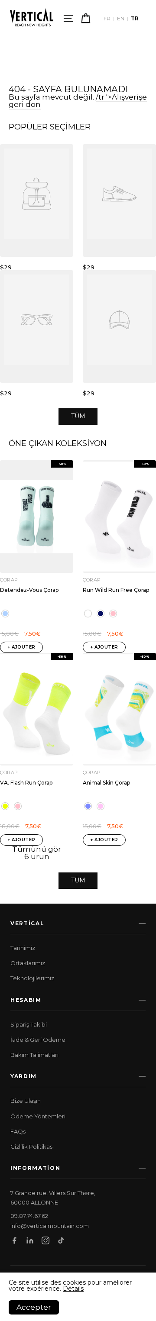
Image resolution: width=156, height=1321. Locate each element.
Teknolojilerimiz (32, 978)
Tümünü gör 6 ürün (36, 853)
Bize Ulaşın (25, 1100)
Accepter (33, 1307)
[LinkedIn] (30, 1240)
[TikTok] (61, 1240)
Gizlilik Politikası (32, 1146)
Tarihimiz (22, 947)
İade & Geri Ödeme (37, 1039)
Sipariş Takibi (28, 1024)
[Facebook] (14, 1240)
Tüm (78, 416)
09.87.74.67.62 (29, 1216)
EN (120, 18)
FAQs (18, 1131)
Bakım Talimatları (34, 1054)
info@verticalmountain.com (49, 1226)
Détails (73, 1288)
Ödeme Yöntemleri (37, 1116)
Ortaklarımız (27, 962)
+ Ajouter (21, 647)
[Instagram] (45, 1240)
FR (107, 18)
